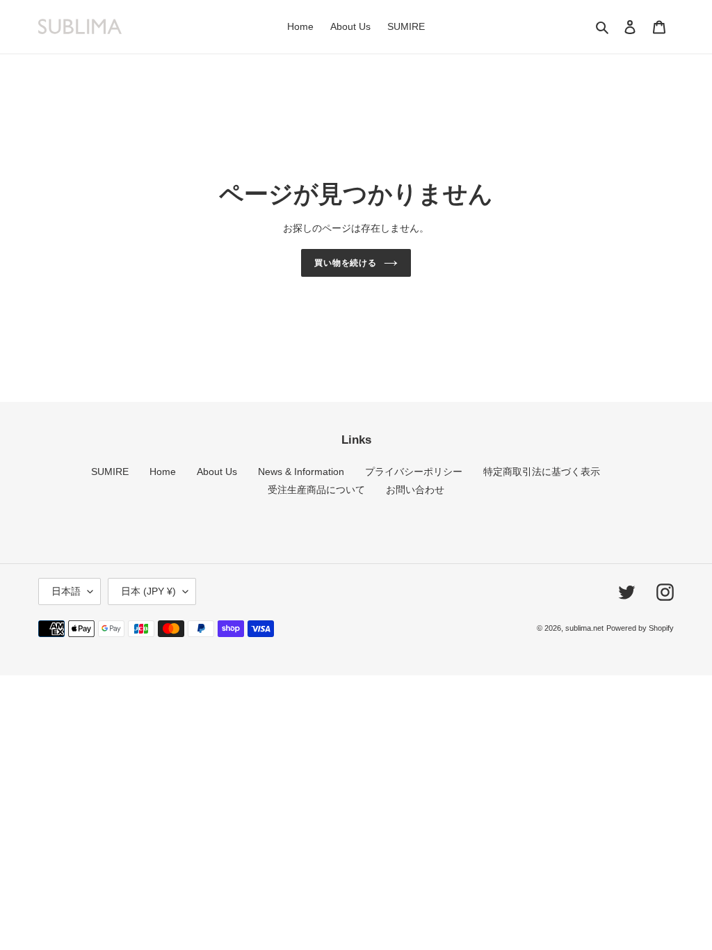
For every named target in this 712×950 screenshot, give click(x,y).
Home (162, 471)
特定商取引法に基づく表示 (541, 471)
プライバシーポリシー (413, 471)
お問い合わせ (415, 489)
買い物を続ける (346, 263)
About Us (217, 471)
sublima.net (584, 628)
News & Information (301, 471)
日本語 (66, 591)
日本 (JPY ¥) (148, 591)
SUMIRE (110, 471)
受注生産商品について (316, 489)
